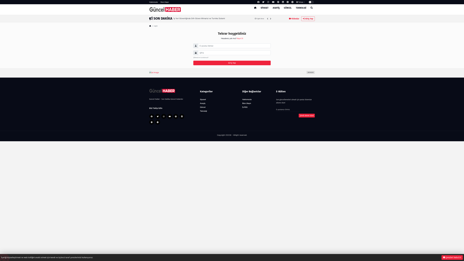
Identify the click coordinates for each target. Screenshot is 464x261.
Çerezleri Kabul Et (453, 257)
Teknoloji (301, 8)
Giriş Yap (309, 19)
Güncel (288, 8)
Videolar (295, 19)
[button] (267, 19)
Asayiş (276, 8)
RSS (245, 107)
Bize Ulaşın (165, 2)
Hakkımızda (153, 2)
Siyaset (264, 8)
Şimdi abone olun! (307, 116)
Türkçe (301, 2)
